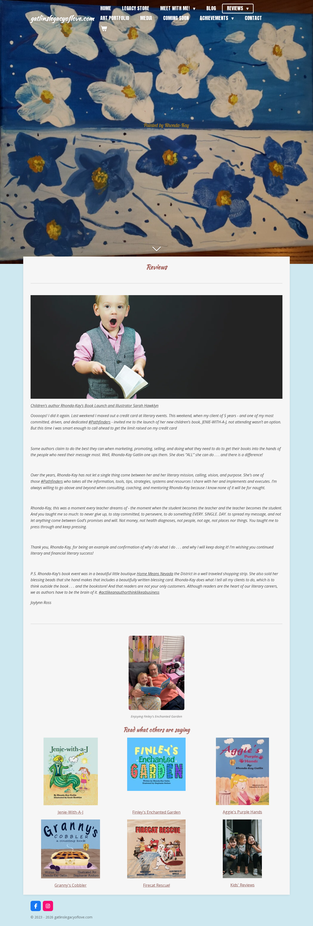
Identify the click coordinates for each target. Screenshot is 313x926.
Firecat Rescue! (156, 885)
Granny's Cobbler (71, 885)
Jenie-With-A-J (70, 812)
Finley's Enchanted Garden (156, 812)
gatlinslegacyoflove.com (62, 18)
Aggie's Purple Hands (242, 812)
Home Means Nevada (155, 573)
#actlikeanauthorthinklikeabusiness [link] (129, 592)
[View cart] (103, 28)
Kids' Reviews (242, 885)
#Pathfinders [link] (100, 422)
